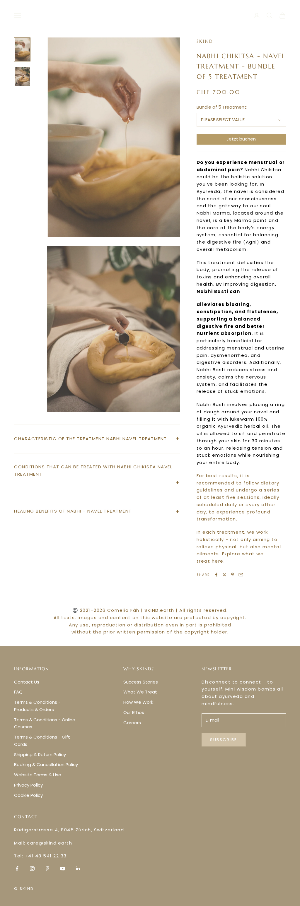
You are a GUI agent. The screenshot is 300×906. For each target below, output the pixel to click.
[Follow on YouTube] (63, 868)
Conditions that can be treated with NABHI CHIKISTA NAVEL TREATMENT (93, 470)
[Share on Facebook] (216, 574)
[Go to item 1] (22, 49)
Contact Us (26, 682)
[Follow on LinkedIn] (78, 868)
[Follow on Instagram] (32, 868)
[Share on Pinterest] (232, 574)
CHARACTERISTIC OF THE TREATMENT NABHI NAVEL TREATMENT (90, 439)
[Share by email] (240, 574)
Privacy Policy (28, 785)
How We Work (138, 702)
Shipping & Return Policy (40, 754)
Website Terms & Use (37, 775)
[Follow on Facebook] (17, 868)
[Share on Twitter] (224, 574)
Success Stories (140, 682)
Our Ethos (133, 712)
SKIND (205, 41)
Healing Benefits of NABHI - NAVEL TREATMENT (73, 511)
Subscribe (223, 740)
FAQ (18, 692)
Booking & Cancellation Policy (46, 764)
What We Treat (140, 692)
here (218, 561)
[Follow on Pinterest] (47, 868)
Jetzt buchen (241, 139)
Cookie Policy (28, 795)
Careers (132, 723)
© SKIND (24, 888)
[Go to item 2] (22, 76)
